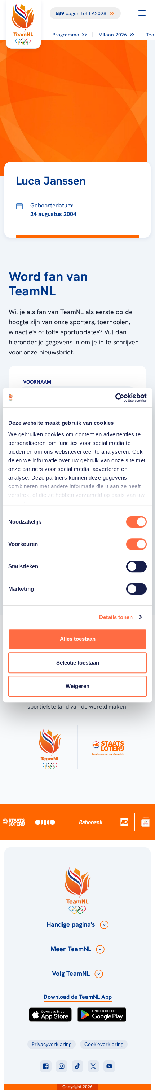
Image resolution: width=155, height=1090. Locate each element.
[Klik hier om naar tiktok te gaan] (77, 1066)
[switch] (136, 544)
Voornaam (37, 382)
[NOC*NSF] (145, 822)
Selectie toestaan (77, 662)
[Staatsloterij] (14, 822)
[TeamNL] (50, 747)
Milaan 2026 (112, 34)
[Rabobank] (91, 822)
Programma (65, 34)
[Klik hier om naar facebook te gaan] (46, 1066)
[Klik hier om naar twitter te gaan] (93, 1066)
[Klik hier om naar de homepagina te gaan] (23, 24)
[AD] (124, 821)
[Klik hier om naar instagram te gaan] (61, 1066)
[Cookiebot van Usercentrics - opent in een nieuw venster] (115, 397)
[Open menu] (142, 13)
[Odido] (45, 822)
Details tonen (116, 617)
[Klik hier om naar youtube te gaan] (109, 1066)
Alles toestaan (78, 639)
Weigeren (77, 686)
